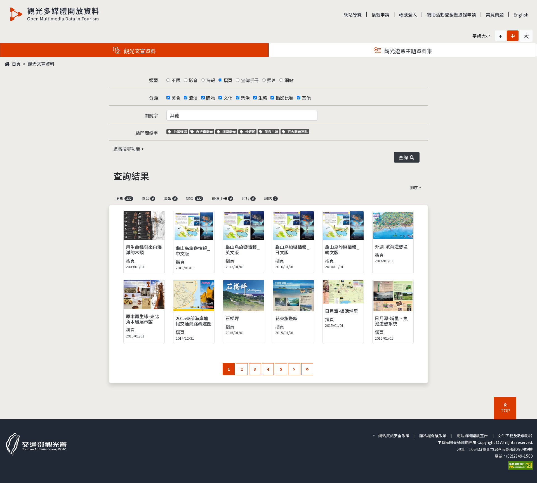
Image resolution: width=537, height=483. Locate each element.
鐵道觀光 (229, 131)
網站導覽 (353, 14)
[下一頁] (294, 369)
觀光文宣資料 (41, 63)
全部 (123, 198)
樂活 (245, 97)
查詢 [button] (404, 157)
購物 (210, 97)
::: (374, 435)
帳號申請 (380, 14)
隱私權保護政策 (433, 435)
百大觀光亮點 (297, 131)
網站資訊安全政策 (393, 435)
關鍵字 (151, 115)
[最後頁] (307, 369)
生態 (262, 97)
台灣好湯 (180, 131)
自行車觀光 (204, 131)
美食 (175, 97)
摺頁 (227, 80)
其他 (306, 97)
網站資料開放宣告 (472, 435)
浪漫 (193, 97)
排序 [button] (414, 187)
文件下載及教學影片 (515, 435)
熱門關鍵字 (147, 133)
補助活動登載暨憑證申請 (451, 14)
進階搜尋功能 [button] (127, 148)
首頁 (16, 63)
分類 (153, 97)
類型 (153, 80)
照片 (271, 80)
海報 (210, 80)
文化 (227, 97)
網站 (288, 80)
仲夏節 (251, 131)
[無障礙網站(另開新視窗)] (520, 465)
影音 (193, 80)
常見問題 (495, 14)
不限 (175, 80)
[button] (500, 35)
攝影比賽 (284, 97)
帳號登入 (408, 14)
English (521, 14)
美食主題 (271, 131)
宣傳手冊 (250, 80)
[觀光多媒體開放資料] (55, 14)
